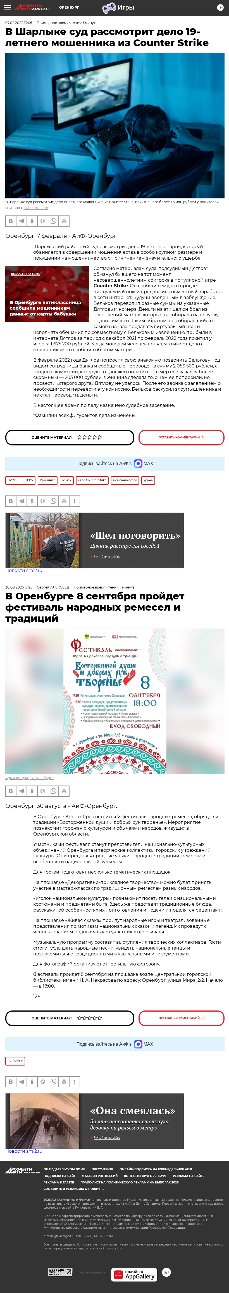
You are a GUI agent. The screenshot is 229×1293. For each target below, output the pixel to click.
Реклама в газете (59, 1182)
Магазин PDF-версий (100, 1176)
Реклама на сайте (188, 1176)
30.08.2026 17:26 (18, 587)
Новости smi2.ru (23, 570)
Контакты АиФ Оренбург (145, 1176)
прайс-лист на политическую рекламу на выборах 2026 (129, 1182)
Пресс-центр (102, 1169)
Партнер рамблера (91, 1272)
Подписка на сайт (59, 1176)
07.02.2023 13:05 (18, 23)
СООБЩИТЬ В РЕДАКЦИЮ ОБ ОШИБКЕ (74, 1189)
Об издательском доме (64, 1169)
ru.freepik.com (35, 208)
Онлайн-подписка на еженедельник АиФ (156, 1169)
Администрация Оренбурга (29, 778)
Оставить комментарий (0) (182, 437)
